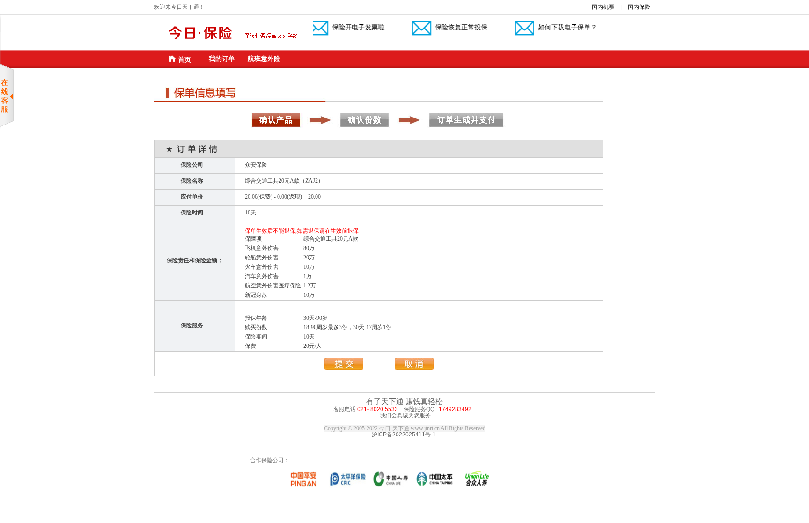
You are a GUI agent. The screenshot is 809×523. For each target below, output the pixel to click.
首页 (184, 59)
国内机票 (603, 7)
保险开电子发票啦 (350, 27)
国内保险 (639, 7)
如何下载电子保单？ (559, 27)
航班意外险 (264, 58)
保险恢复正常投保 (453, 27)
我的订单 (222, 58)
